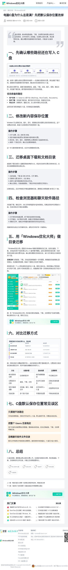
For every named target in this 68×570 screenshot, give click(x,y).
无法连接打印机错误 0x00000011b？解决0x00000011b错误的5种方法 (49, 507)
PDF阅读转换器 (22, 536)
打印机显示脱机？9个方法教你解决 (48, 510)
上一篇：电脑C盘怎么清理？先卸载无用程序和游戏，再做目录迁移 (26, 483)
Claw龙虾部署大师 (23, 558)
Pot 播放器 (21, 555)
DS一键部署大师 (23, 561)
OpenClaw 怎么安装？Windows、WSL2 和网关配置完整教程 (21, 513)
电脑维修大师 (22, 552)
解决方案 (63, 3)
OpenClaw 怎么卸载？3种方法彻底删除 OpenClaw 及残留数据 (21, 510)
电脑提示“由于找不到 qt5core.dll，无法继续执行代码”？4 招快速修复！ (21, 507)
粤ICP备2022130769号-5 (61, 566)
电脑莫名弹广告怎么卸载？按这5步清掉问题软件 (49, 513)
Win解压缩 (21, 539)
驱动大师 (20, 542)
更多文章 (58, 503)
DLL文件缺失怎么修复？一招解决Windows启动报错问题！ (21, 517)
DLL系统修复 (22, 546)
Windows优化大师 (20, 10)
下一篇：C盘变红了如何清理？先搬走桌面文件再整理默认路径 (24, 486)
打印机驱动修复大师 (24, 549)
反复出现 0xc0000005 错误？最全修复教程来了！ (21, 520)
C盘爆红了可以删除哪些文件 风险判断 (49, 517)
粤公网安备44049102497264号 (43, 566)
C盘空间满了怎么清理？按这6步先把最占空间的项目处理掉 (49, 520)
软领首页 (39, 3)
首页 (4, 10)
